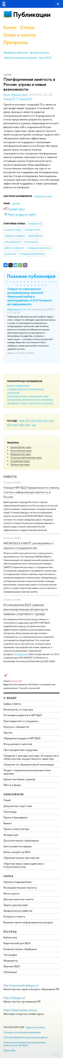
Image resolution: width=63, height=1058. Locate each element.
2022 (9, 424)
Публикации (31, 14)
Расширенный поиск (39, 52)
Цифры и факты (12, 703)
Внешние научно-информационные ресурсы (28, 922)
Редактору (55, 1054)
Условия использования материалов (22, 1032)
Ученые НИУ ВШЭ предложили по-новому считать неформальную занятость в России (31, 492)
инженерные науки (39, 396)
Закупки (8, 732)
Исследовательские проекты (20, 887)
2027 (27, 420)
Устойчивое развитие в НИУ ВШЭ (23, 715)
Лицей (7, 800)
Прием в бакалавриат (16, 817)
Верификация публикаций (16, 52)
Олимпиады (10, 811)
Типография (10, 954)
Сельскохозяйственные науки (26, 457)
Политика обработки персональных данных (26, 1037)
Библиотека (10, 937)
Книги (10, 27)
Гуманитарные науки (20, 447)
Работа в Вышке (12, 785)
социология (35, 403)
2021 (15, 424)
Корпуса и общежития (16, 726)
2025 (39, 420)
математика (47, 399)
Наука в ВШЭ (45, 57)
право (24, 403)
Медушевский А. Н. (16, 309)
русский (16, 203)
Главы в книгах (20, 35)
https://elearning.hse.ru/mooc (20, 1010)
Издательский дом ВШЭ (17, 943)
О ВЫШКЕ (10, 698)
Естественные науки (20, 450)
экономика (47, 403)
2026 (33, 420)
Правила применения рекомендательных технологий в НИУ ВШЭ (25, 1044)
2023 (51, 420)
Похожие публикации (31, 276)
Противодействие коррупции (21, 750)
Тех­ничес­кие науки (20, 464)
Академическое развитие (18, 910)
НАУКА (8, 876)
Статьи (27, 27)
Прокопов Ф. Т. (11, 99)
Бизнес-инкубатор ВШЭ (17, 852)
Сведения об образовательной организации (29, 764)
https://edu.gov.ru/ (14, 997)
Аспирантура (11, 834)
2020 (21, 424)
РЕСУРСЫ (10, 931)
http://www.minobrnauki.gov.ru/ (21, 985)
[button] (7, 282)
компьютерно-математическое (23, 399)
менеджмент (13, 403)
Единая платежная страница (19, 779)
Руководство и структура (18, 709)
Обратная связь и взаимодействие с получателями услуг (24, 865)
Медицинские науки (20, 453)
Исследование (21, 654)
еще (33, 424)
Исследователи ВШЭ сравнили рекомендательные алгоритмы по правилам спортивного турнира (26, 609)
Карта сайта (9, 1050)
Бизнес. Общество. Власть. (16, 94)
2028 (21, 420)
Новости (10, 476)
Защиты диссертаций (15, 905)
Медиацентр (11, 960)
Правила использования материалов (20, 57)
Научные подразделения (17, 881)
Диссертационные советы (19, 899)
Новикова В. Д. (25, 99)
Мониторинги (11, 893)
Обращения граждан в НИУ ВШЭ (22, 738)
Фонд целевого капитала (18, 744)
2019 (27, 424)
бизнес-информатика (18, 385)
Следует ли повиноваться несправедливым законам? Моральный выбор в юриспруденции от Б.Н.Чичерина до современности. (29, 296)
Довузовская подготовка (18, 806)
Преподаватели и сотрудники (21, 721)
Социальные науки (20, 460)
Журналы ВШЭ (12, 966)
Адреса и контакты (35, 1027)
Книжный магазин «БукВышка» (20, 949)
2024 (45, 420)
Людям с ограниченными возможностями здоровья (27, 772)
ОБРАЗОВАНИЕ (14, 794)
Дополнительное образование (21, 840)
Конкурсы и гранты (14, 916)
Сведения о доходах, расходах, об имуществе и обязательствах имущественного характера (31, 757)
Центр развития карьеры (18, 846)
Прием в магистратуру (16, 829)
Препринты (16, 42)
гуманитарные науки (17, 396)
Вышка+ (8, 823)
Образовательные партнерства (21, 857)
